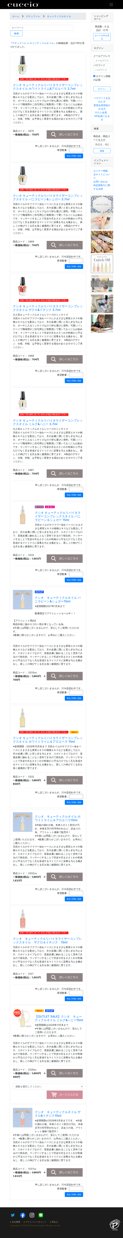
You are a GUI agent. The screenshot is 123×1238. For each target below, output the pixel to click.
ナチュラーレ (33, 16)
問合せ (55, 1222)
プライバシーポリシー (36, 1222)
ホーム (15, 16)
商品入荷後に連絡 (74, 156)
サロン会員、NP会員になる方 (102, 116)
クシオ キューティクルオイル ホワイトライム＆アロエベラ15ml (58, 818)
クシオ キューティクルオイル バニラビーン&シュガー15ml (58, 599)
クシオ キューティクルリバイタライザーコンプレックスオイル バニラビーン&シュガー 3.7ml (48, 197)
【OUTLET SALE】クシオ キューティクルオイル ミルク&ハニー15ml (59, 1018)
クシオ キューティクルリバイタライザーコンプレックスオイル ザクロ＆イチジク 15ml (47, 940)
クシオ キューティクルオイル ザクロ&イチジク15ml (58, 1113)
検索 (16, 33)
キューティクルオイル (59, 16)
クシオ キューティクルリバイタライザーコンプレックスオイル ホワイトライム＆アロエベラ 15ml (48, 739)
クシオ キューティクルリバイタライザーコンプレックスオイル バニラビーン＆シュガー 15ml (58, 516)
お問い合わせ (100, 181)
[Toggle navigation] (111, 5)
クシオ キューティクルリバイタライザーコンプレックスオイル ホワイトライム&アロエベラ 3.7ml (48, 86)
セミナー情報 (100, 170)
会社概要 (16, 1222)
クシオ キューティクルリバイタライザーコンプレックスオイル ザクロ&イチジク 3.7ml (48, 308)
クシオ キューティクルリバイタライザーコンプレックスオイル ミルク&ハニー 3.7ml (48, 422)
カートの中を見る (102, 37)
